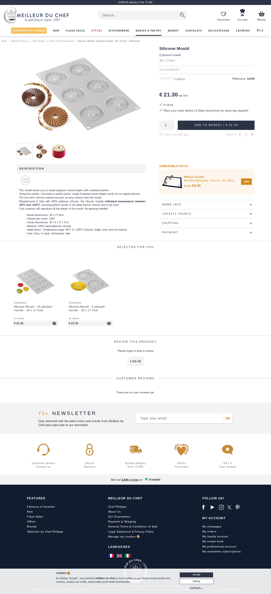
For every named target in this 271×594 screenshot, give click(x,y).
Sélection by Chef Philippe (45, 531)
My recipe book (213, 541)
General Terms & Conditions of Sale (133, 526)
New (30, 511)
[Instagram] (222, 507)
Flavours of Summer (41, 506)
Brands (32, 526)
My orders (209, 531)
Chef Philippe (117, 506)
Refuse (196, 581)
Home (5, 40)
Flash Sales (35, 516)
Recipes (261, 30)
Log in (135, 361)
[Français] (111, 556)
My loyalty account (215, 536)
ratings (179, 78)
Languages (119, 546)
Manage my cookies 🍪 (124, 536)
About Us (114, 511)
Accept (196, 574)
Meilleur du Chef (125, 498)
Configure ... (196, 587)
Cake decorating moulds (61, 40)
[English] (119, 556)
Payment (114, 521)
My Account (214, 518)
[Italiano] (128, 556)
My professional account (219, 546)
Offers (31, 521)
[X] (230, 507)
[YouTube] (214, 507)
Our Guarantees (119, 516)
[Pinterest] (239, 507)
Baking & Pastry (20, 40)
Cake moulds (38, 40)
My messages (211, 526)
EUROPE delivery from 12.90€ (135, 2)
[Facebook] (205, 507)
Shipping (130, 521)
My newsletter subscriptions (221, 551)
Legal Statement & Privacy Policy (131, 531)
